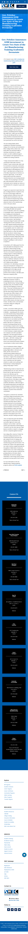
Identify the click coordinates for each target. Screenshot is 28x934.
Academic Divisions (8, 786)
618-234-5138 (14, 636)
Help (5, 874)
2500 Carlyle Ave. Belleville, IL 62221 (14, 512)
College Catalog (8, 815)
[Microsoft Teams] (5, 1)
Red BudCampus (14, 564)
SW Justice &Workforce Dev (14, 710)
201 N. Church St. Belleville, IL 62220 (14, 660)
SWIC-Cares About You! (9, 826)
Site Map (24, 927)
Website (14, 610)
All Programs (7, 784)
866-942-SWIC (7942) (14, 900)
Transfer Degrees (8, 799)
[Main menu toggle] (24, 1)
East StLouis (14, 595)
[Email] (11, 1)
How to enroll (7, 847)
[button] (21, 6)
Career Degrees (8, 788)
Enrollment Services (8, 840)
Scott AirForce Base (14, 681)
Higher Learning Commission (20, 925)
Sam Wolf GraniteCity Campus (14, 535)
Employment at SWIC (9, 869)
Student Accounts (8, 849)
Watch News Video (14, 67)
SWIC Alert (6, 878)
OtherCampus (14, 739)
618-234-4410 (14, 665)
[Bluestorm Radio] (14, 1)
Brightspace (7, 865)
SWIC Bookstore (8, 867)
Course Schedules (8, 820)
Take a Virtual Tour (14, 520)
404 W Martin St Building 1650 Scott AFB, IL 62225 (14, 689)
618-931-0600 (14, 547)
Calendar (6, 813)
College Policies (19, 927)
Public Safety (7, 845)
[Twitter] (12, 909)
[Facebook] (8, 909)
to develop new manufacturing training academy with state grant (14, 60)
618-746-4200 (14, 693)
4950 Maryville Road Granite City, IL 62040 (14, 542)
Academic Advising (8, 838)
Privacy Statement (11, 927)
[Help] (16, 1)
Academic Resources (9, 811)
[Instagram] (15, 909)
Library (6, 876)
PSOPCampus (14, 653)
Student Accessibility (9, 822)
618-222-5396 (14, 722)
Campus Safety (4, 927)
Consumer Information (9, 818)
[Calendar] (18, 1)
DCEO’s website (18, 465)
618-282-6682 (14, 576)
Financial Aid (7, 842)
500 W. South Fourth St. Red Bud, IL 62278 (14, 572)
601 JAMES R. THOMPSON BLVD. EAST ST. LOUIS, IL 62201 (14, 603)
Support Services (8, 851)
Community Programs (9, 793)
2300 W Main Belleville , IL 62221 (14, 718)
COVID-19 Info (14, 928)
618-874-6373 (14, 608)
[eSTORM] (8, 1)
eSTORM (6, 872)
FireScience (14, 624)
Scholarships (7, 824)
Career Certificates (8, 791)
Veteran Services (8, 853)
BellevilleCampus (14, 505)
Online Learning (8, 795)
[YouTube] (19, 909)
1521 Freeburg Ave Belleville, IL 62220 (13, 632)
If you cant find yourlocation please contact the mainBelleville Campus (14, 749)
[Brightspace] (13, 1)
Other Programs (8, 797)
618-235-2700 (14, 517)
